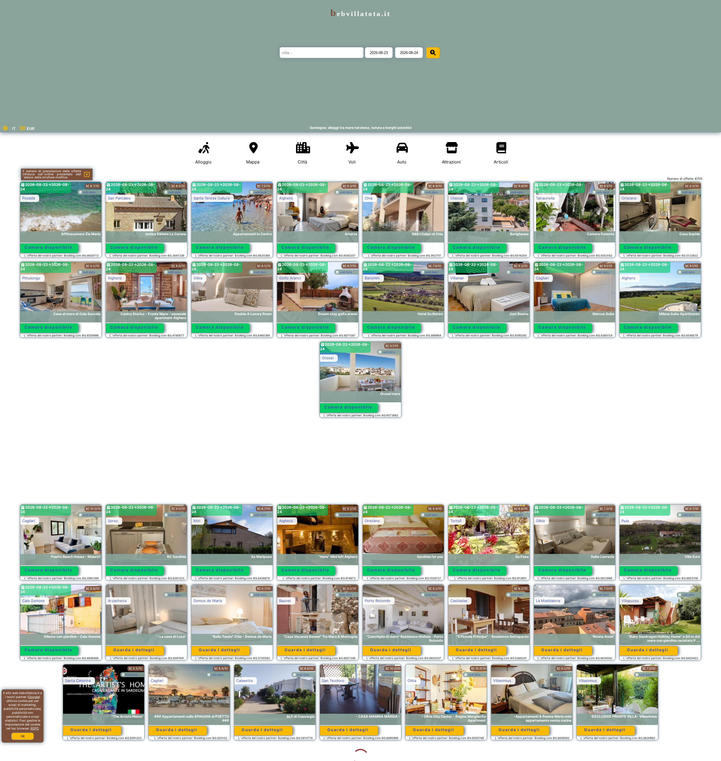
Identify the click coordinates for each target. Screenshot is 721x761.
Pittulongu (31, 278)
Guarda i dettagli (134, 649)
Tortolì (455, 520)
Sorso (113, 520)
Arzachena (117, 600)
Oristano (629, 198)
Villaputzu (630, 600)
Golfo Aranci (290, 278)
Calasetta (201, 680)
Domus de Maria (207, 600)
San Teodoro (290, 680)
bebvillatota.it (360, 13)
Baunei (285, 600)
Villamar (457, 278)
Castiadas (458, 600)
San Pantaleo (119, 198)
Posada (28, 198)
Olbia (197, 278)
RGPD (34, 728)
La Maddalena (548, 600)
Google (33, 697)
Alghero (286, 198)
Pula (625, 520)
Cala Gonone (33, 600)
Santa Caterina (35, 680)
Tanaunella (545, 198)
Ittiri (196, 520)
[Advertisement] (360, 463)
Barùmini (372, 278)
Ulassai (456, 198)
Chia (368, 198)
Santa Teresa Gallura (211, 198)
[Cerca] (433, 53)
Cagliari (542, 278)
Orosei (327, 358)
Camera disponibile (48, 247)
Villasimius (459, 680)
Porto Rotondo (377, 600)
